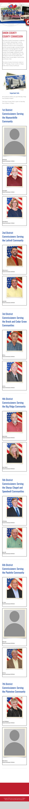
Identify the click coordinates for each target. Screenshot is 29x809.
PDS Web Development (19, 799)
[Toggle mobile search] (23, 17)
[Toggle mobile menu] (26, 17)
